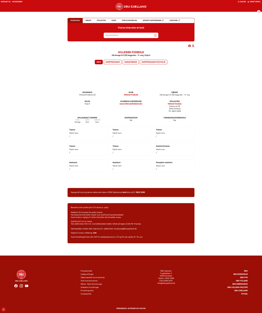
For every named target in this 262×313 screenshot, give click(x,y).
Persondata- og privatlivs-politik (131, 308)
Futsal (244, 294)
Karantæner (130, 62)
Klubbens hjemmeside (131, 101)
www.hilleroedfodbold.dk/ (131, 104)
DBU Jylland (242, 281)
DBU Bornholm (240, 274)
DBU (246, 271)
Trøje (78, 120)
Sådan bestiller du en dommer (93, 277)
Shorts (87, 120)
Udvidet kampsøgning (152, 20)
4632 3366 (140, 192)
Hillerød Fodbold (131, 95)
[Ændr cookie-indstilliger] (3, 309)
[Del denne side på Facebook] (189, 46)
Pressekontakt (86, 271)
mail (124, 192)
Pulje (87, 101)
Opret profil (255, 2)
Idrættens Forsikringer (90, 287)
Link (95, 233)
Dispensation (131, 118)
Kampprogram (113, 62)
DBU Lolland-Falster (237, 287)
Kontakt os (6, 2)
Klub (131, 92)
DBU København (240, 284)
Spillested (175, 101)
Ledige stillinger (87, 274)
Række (174, 92)
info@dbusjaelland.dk (166, 283)
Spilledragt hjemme (87, 118)
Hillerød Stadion (175, 104)
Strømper (97, 120)
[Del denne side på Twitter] (193, 46)
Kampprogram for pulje (153, 62)
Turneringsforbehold (175, 118)
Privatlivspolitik (87, 291)
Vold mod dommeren (89, 281)
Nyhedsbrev (17, 2)
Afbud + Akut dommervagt (91, 284)
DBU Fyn (244, 277)
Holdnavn (87, 92)
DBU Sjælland (241, 291)
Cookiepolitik (86, 294)
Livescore (173, 20)
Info (99, 62)
